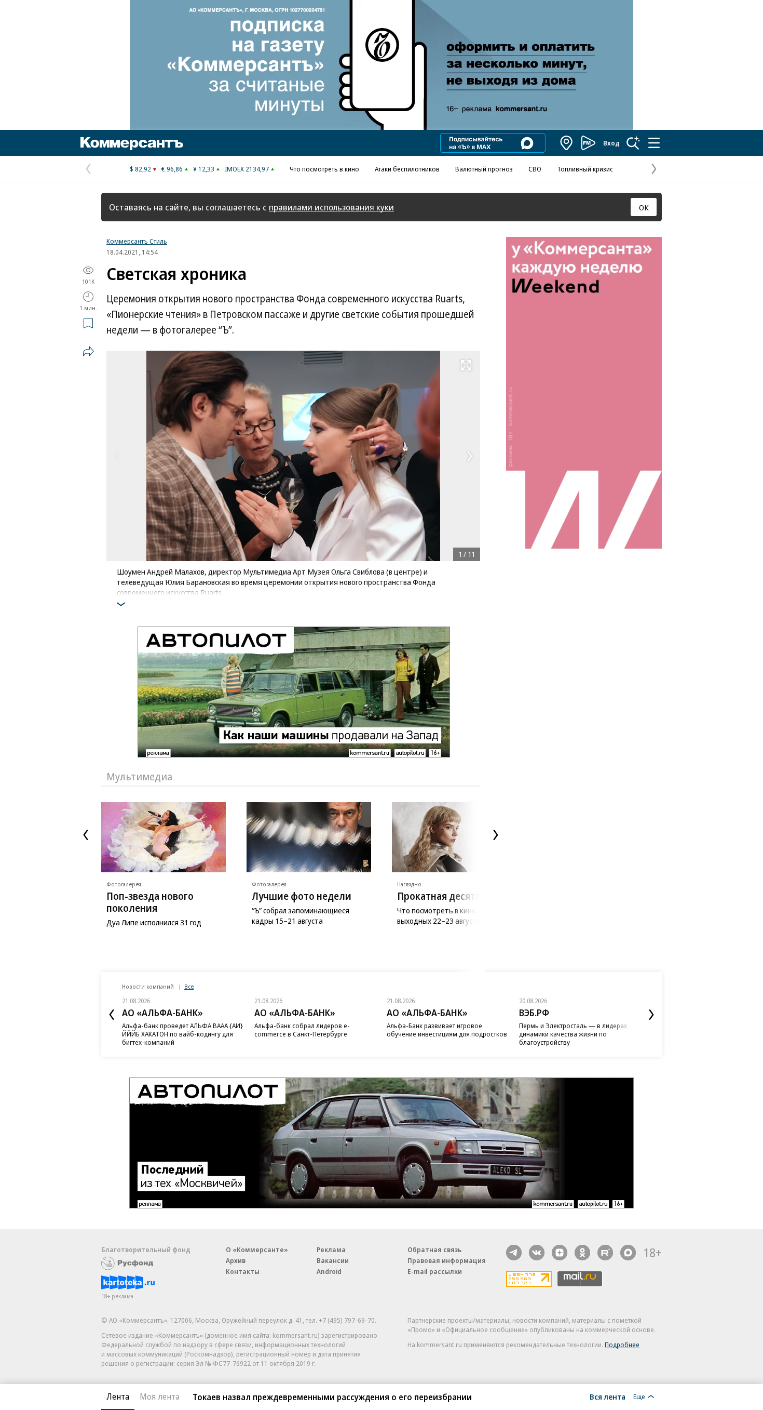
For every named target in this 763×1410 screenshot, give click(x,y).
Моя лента (160, 1396)
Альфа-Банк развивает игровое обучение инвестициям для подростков (447, 1030)
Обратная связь (434, 1249)
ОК (644, 207)
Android (329, 1271)
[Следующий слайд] (495, 834)
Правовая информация (446, 1260)
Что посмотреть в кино (324, 169)
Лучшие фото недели (301, 896)
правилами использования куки (331, 207)
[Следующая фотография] (469, 456)
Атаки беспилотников (407, 169)
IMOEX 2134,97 (247, 169)
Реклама (331, 1249)
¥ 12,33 (203, 169)
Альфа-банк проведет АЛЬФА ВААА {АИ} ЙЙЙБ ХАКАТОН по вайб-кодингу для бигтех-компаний (182, 1034)
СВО (534, 169)
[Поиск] (633, 143)
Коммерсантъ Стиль (136, 241)
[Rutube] (605, 1252)
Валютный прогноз (484, 169)
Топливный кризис (585, 169)
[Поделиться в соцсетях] (88, 351)
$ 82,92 (140, 169)
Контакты (243, 1271)
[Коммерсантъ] (131, 143)
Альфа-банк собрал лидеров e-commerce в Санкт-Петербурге (302, 1030)
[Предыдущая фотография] (116, 456)
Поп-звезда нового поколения (150, 902)
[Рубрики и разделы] (654, 143)
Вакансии (333, 1260)
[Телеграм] (514, 1252)
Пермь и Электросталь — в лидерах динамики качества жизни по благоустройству (573, 1034)
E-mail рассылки (434, 1271)
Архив (236, 1260)
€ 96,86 (172, 169)
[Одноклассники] (582, 1252)
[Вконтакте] (536, 1252)
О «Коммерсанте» (257, 1249)
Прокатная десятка (441, 896)
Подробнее (622, 1344)
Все (189, 986)
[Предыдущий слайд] (85, 834)
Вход (611, 143)
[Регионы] (567, 143)
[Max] (628, 1252)
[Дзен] (559, 1252)
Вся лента (607, 1396)
